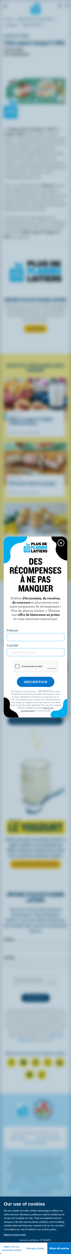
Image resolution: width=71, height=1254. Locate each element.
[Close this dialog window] (61, 542)
